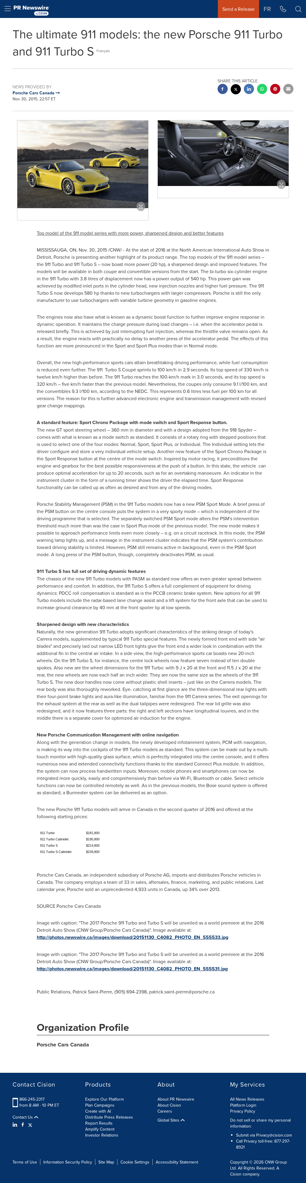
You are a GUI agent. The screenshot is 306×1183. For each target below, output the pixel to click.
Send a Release (238, 9)
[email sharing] (288, 90)
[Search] (298, 9)
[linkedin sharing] (249, 90)
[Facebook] (22, 1125)
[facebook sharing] (223, 90)
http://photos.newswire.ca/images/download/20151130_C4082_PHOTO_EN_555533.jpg (132, 937)
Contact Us (23, 1117)
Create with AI (98, 1111)
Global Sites (168, 1120)
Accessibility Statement (177, 1162)
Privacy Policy (242, 1111)
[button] (82, 164)
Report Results (99, 1123)
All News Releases (247, 1099)
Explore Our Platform (104, 1099)
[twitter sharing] (236, 90)
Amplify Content (99, 1129)
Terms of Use (25, 1162)
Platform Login (243, 1105)
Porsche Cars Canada (63, 1045)
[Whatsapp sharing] (262, 90)
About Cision (169, 1105)
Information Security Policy (67, 1162)
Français (103, 50)
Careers (164, 1111)
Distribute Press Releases (109, 1117)
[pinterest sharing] (275, 90)
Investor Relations (101, 1135)
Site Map (106, 1162)
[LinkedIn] (16, 1125)
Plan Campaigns (99, 1105)
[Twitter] (30, 1125)
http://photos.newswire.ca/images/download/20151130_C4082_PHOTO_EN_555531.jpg (132, 968)
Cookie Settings (134, 1162)
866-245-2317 (32, 1099)
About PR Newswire (175, 1099)
